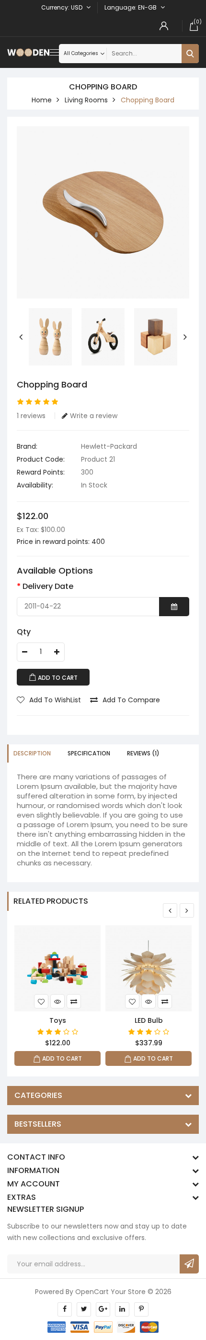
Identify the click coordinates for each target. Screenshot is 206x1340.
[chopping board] (103, 212)
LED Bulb (149, 1020)
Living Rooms (86, 100)
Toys (57, 1020)
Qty (24, 631)
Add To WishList (55, 700)
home (42, 100)
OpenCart (92, 1291)
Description (32, 753)
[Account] (164, 26)
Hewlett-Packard (109, 446)
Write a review (93, 416)
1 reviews (31, 416)
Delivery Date (48, 586)
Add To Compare (131, 700)
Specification (89, 753)
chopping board (147, 100)
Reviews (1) (143, 753)
